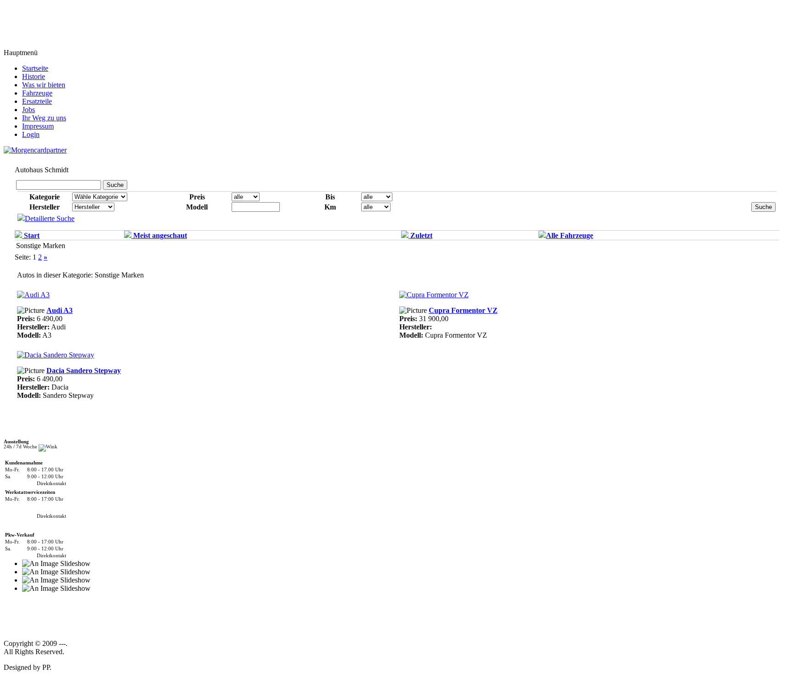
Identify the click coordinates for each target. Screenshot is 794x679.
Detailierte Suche (49, 218)
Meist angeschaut (159, 235)
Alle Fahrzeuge (569, 235)
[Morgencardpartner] (35, 149)
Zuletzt (420, 235)
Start (31, 235)
